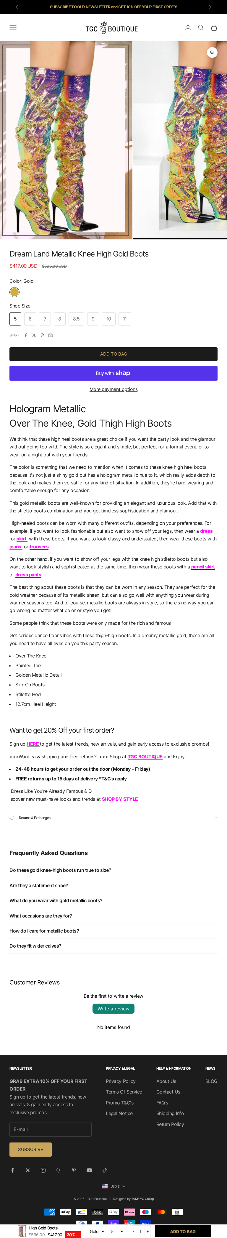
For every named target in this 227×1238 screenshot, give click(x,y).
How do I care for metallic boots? (44, 931)
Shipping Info (170, 1113)
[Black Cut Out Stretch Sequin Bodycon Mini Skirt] (27, 539)
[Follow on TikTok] (105, 1170)
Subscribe (30, 1149)
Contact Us (168, 1092)
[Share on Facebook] (25, 335)
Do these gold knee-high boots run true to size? (60, 870)
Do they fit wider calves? (35, 946)
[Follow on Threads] (58, 1170)
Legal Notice (119, 1113)
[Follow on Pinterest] (74, 1170)
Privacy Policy (120, 1081)
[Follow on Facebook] (12, 1170)
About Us (166, 1081)
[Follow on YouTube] (89, 1170)
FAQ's (162, 1103)
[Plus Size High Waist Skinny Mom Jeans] (22, 547)
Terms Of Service (124, 1092)
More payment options (113, 389)
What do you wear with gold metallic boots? (56, 900)
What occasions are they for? (40, 916)
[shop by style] (138, 799)
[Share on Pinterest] (42, 335)
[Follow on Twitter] (28, 1170)
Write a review (113, 1009)
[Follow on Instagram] (43, 1170)
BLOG (211, 1081)
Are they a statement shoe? (38, 885)
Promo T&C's (119, 1103)
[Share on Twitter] (34, 335)
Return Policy (170, 1124)
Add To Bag (113, 354)
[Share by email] (50, 335)
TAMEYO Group (142, 1199)
